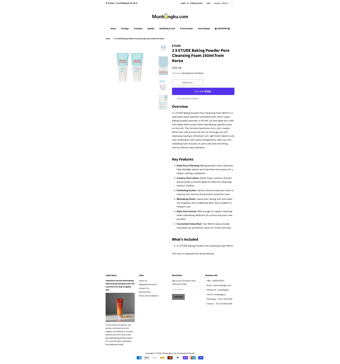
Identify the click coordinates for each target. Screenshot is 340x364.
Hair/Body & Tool (167, 28)
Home (113, 28)
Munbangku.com (169, 353)
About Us (143, 281)
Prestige (125, 28)
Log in (183, 3)
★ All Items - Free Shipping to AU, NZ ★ (122, 3)
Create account (196, 3)
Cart (208, 3)
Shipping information (148, 284)
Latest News (111, 275)
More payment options (187, 98)
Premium (138, 28)
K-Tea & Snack (186, 28)
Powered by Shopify (186, 353)
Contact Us (144, 288)
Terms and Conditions (148, 296)
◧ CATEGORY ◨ (222, 28)
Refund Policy (145, 292)
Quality (151, 28)
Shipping (176, 73)
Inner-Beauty (204, 28)
